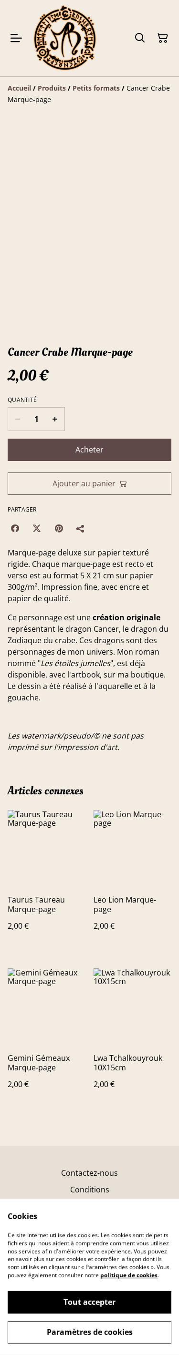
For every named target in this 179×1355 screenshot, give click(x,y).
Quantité (22, 400)
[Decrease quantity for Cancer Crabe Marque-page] (17, 419)
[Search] (139, 38)
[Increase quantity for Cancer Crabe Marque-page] (55, 419)
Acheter (89, 449)
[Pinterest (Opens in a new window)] (59, 528)
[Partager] (81, 528)
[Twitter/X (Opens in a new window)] (37, 528)
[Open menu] (16, 38)
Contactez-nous (89, 1173)
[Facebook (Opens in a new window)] (15, 528)
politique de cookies (129, 1275)
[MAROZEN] (65, 38)
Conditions (89, 1189)
